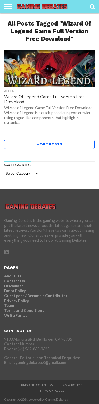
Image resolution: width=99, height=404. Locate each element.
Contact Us (14, 281)
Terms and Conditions (24, 310)
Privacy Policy (16, 301)
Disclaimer (13, 286)
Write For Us (15, 315)
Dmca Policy (15, 291)
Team (9, 305)
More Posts (49, 144)
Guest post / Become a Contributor (35, 296)
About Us (12, 276)
